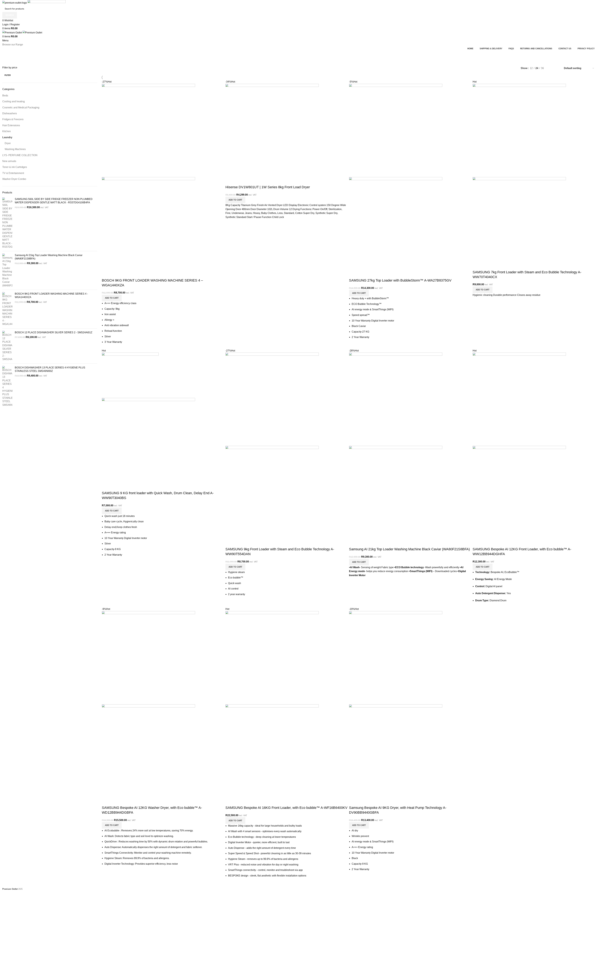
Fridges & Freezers (12, 119)
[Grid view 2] (551, 68)
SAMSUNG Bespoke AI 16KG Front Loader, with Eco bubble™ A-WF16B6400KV (286, 808)
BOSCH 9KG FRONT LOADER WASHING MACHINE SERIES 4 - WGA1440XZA (51, 295)
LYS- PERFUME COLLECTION (19, 155)
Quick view (106, 274)
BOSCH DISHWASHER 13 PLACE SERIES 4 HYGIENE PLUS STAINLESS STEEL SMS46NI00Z (50, 369)
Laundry (7, 137)
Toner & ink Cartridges (14, 167)
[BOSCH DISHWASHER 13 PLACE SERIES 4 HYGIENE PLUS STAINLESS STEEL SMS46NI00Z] (7, 386)
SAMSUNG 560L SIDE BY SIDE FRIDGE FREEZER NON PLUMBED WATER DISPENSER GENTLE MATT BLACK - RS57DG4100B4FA (54, 201)
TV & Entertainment (13, 173)
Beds (5, 95)
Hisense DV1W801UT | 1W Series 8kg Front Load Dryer (267, 187)
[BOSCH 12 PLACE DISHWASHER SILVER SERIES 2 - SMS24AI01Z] (7, 346)
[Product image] (148, 223)
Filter (8, 75)
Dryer (8, 143)
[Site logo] (15, 2)
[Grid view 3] (557, 68)
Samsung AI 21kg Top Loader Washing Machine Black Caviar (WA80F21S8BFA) (48, 257)
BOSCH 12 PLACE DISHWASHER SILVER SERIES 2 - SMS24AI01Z (53, 332)
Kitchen (6, 131)
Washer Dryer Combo (14, 179)
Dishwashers (9, 113)
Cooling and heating (13, 101)
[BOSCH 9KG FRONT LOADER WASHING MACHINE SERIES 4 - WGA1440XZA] (7, 309)
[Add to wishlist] (114, 274)
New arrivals (9, 161)
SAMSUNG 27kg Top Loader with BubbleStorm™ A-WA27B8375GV (400, 280)
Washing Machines (15, 149)
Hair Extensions (11, 125)
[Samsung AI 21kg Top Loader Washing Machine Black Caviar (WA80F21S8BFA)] (7, 270)
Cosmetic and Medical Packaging (20, 107)
